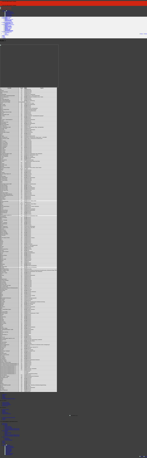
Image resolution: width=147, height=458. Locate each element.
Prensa (3, 35)
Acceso (3, 36)
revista (3, 436)
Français (10, 15)
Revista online (7, 438)
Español (3, 10)
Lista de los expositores (9, 22)
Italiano (9, 17)
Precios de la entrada (8, 21)
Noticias (6, 19)
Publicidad (6, 34)
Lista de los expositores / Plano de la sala (12, 428)
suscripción (7, 437)
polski (9, 452)
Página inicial (4, 17)
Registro (6, 27)
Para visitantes (4, 18)
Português (11, 19)
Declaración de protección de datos (8, 398)
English (9, 14)
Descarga (6, 28)
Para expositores (5, 24)
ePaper (6, 33)
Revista (3, 31)
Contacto (4, 37)
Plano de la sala (7, 23)
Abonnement (7, 32)
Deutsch (10, 16)
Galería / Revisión (8, 20)
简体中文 (11, 446)
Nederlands (12, 13)
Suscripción (4, 394)
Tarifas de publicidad (8, 439)
